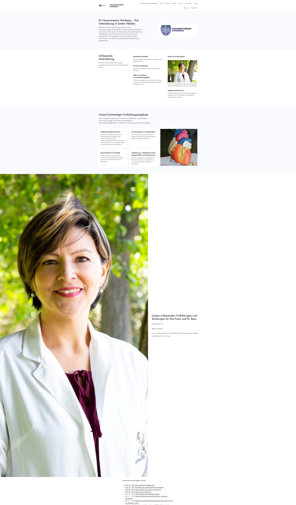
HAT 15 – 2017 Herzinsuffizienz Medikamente (140, 485)
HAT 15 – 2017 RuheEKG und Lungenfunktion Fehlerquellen (144, 487)
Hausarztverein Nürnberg (116, 6)
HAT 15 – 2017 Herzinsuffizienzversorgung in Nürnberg (143, 490)
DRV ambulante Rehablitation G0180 (147, 494)
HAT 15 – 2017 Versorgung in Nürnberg (138, 492)
